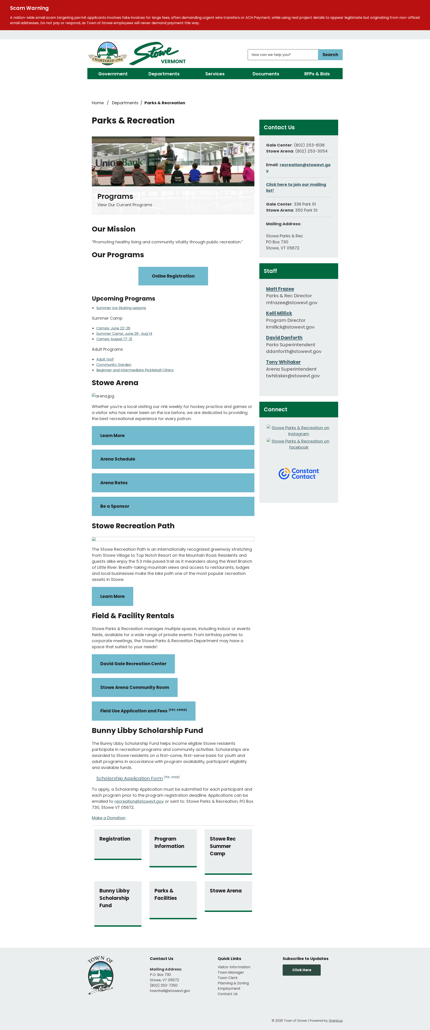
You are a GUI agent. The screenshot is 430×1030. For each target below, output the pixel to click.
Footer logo (100, 975)
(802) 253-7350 (164, 985)
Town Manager (231, 972)
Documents (266, 74)
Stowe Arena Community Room (134, 687)
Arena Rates (114, 483)
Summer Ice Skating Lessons (121, 307)
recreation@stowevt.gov (139, 801)
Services (215, 74)
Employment (229, 988)
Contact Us (228, 993)
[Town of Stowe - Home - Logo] (137, 54)
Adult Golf (105, 359)
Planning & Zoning (233, 983)
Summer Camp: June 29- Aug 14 (124, 333)
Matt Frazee (280, 289)
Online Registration (173, 276)
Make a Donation (108, 818)
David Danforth (284, 338)
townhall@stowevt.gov (170, 990)
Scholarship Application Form (138, 778)
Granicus (336, 1020)
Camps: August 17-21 (114, 339)
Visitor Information (234, 967)
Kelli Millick (279, 313)
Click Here (301, 970)
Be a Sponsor (114, 506)
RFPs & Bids (317, 74)
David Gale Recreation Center (133, 664)
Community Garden (113, 364)
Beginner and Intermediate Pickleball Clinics (135, 370)
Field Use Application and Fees (143, 711)
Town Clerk (228, 977)
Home (98, 103)
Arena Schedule (117, 459)
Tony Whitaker (283, 362)
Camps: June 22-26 (113, 328)
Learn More (112, 436)
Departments (164, 74)
